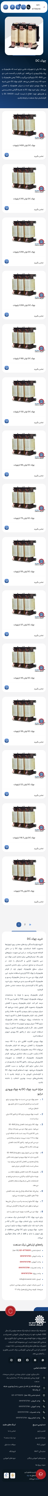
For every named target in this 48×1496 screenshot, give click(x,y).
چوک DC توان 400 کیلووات (24, 145)
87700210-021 (25, 1250)
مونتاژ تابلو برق (40, 1437)
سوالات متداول (10, 1444)
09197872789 (24, 1267)
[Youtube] (19, 1360)
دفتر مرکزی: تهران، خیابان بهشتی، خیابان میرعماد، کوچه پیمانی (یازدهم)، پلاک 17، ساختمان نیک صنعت (20, 1378)
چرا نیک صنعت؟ (10, 1437)
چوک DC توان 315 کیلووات (24, 199)
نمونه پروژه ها (40, 1465)
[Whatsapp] (43, 1360)
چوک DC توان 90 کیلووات (24, 465)
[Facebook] (27, 1360)
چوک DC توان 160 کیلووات (24, 358)
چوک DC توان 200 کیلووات (24, 305)
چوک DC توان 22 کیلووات (24, 784)
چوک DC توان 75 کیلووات (24, 518)
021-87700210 (17, 1395)
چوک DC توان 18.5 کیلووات (24, 837)
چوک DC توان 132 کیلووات (24, 411)
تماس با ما (12, 1431)
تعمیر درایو (41, 1431)
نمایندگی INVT (39, 1451)
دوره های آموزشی (9, 1458)
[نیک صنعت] (44, 7)
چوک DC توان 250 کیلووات (24, 252)
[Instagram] (35, 1360)
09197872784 (26, 1273)
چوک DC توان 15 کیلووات (24, 891)
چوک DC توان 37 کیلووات (24, 625)
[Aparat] (11, 1360)
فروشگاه (12, 1451)
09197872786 (25, 1261)
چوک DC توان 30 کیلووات (24, 731)
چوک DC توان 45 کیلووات (24, 678)
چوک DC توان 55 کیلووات (24, 571)
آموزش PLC (41, 1444)
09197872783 (25, 1256)
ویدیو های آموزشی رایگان (36, 1458)
